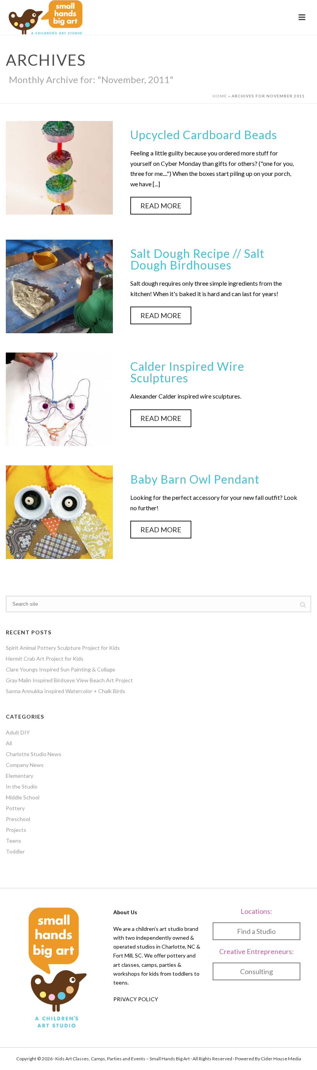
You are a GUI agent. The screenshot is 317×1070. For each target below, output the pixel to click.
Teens (13, 840)
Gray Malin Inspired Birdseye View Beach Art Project (69, 680)
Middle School (22, 797)
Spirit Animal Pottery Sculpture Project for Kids (63, 647)
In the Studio (21, 786)
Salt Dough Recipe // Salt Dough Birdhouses (197, 259)
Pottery (15, 808)
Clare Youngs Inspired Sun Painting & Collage (60, 669)
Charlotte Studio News (33, 754)
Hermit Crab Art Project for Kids (45, 658)
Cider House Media (281, 1058)
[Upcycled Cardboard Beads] (59, 166)
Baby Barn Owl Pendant (194, 479)
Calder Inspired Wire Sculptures (187, 372)
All (9, 743)
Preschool (18, 819)
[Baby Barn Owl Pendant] (59, 511)
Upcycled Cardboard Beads (203, 134)
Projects (16, 829)
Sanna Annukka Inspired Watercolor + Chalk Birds (65, 691)
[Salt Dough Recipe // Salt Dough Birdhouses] (59, 285)
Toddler (15, 851)
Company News (25, 765)
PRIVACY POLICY (135, 999)
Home (220, 96)
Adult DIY (18, 732)
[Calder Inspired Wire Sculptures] (59, 398)
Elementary (19, 775)
